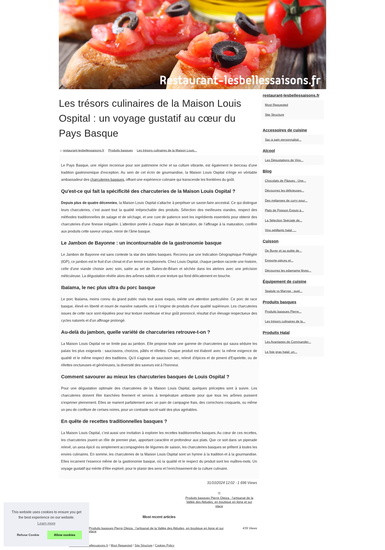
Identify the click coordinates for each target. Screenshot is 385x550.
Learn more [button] (46, 523)
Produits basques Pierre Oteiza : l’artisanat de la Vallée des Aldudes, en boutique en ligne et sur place (219, 502)
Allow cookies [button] (64, 535)
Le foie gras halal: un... (281, 352)
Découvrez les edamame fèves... (288, 270)
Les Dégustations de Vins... (284, 160)
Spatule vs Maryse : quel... (283, 291)
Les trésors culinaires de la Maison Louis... (167, 150)
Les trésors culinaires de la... (285, 321)
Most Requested (276, 105)
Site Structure (274, 114)
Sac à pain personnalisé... (283, 139)
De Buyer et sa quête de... (283, 250)
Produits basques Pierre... (283, 311)
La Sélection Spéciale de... (283, 220)
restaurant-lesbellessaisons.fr (83, 150)
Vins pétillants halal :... (280, 230)
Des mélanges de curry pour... (286, 200)
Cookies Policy (164, 545)
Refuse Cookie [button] (28, 535)
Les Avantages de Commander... (288, 342)
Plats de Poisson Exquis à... (284, 210)
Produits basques (120, 150)
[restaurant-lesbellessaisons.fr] (192, 44)
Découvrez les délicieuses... (284, 190)
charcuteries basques (107, 179)
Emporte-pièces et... (279, 260)
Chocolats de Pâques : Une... (285, 180)
